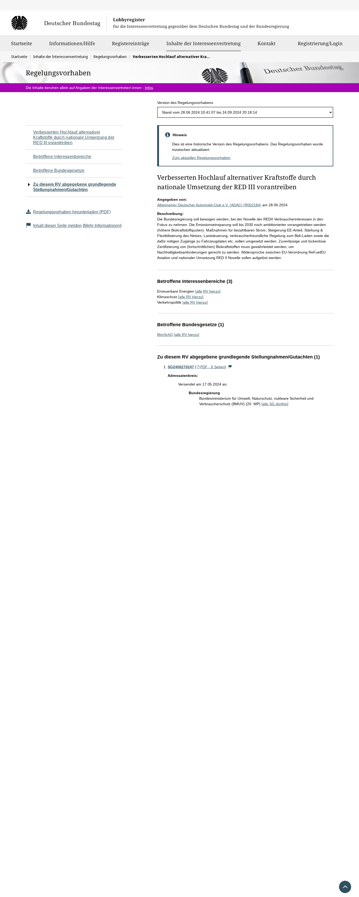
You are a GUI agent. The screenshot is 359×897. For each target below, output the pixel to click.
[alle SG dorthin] (274, 404)
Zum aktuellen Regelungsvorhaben (201, 158)
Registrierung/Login (320, 43)
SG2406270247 (181, 367)
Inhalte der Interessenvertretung (203, 43)
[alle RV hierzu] (207, 291)
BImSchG (165, 335)
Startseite (21, 43)
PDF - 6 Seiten (212, 367)
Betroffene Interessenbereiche (62, 156)
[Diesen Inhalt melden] (230, 367)
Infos (149, 88)
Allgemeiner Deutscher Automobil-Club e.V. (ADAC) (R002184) (209, 205)
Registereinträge (130, 43)
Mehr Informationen (102, 225)
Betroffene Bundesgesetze (58, 170)
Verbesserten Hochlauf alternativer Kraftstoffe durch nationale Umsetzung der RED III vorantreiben (73, 137)
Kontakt (266, 43)
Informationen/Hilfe (72, 43)
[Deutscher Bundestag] (58, 23)
